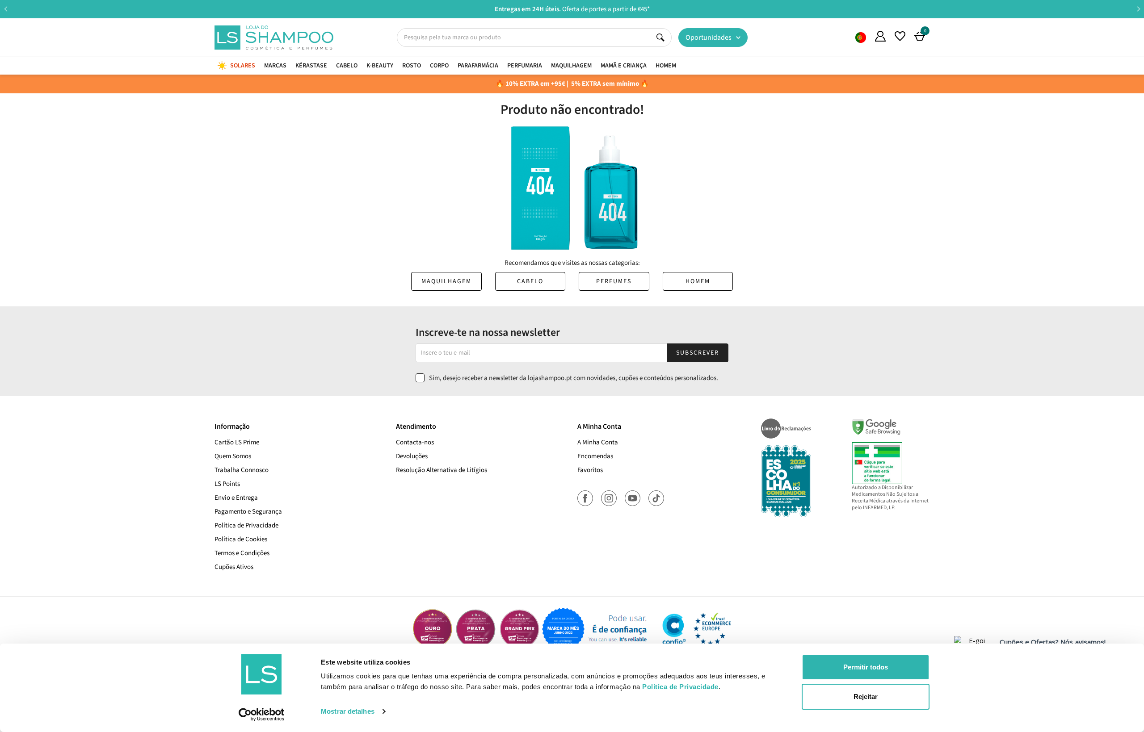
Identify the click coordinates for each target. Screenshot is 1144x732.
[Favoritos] (900, 36)
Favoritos (590, 470)
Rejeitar (866, 696)
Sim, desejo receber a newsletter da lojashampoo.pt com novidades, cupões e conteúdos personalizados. (573, 378)
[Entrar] (880, 36)
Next (1138, 8)
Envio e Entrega (236, 497)
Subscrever (697, 352)
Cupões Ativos (233, 567)
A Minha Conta (597, 442)
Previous (5, 8)
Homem (698, 281)
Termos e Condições (241, 553)
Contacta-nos (415, 442)
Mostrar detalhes (347, 711)
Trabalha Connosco (241, 470)
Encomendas (595, 456)
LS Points (227, 484)
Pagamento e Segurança (248, 511)
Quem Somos (861, 37)
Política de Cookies (240, 539)
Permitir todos (865, 667)
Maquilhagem (446, 281)
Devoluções (412, 456)
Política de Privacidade (246, 525)
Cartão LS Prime (236, 442)
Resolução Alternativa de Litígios (441, 470)
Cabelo (530, 281)
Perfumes (613, 281)
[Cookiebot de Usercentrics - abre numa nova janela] (262, 714)
